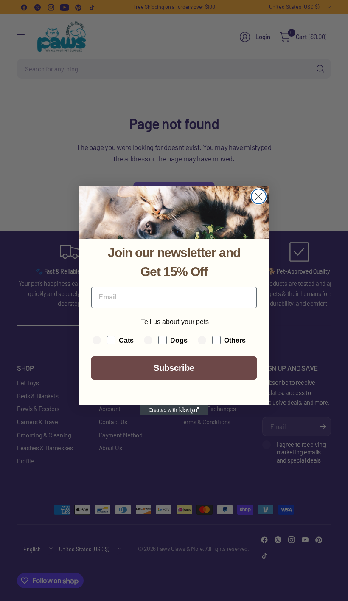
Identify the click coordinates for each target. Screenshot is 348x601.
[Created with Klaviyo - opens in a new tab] (174, 410)
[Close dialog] (258, 196)
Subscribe (174, 367)
